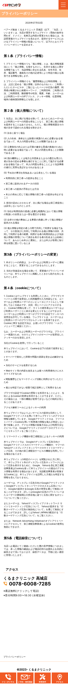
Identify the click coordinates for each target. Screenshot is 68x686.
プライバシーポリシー (14, 656)
